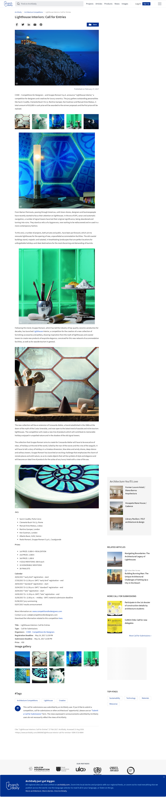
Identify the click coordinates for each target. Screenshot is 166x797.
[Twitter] (23, 25)
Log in (138, 3)
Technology (131, 698)
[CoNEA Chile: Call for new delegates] (114, 625)
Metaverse (113, 704)
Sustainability (114, 698)
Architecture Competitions (27, 700)
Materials (145, 698)
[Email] (35, 25)
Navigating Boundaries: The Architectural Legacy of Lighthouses (137, 556)
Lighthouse (38, 331)
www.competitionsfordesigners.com (47, 611)
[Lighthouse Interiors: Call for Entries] (22, 658)
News (117, 3)
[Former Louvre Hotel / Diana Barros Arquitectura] (116, 492)
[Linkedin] (29, 25)
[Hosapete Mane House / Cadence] (116, 508)
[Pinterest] (41, 25)
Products (108, 3)
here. (61, 618)
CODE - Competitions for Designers (40, 632)
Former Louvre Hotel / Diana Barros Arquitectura (135, 490)
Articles (99, 3)
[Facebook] (17, 25)
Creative (62, 700)
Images (125, 3)
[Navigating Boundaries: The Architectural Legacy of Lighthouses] (114, 559)
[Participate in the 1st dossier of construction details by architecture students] (114, 608)
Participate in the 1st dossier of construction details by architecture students (137, 605)
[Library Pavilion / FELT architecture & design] (116, 524)
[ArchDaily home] (8, 3)
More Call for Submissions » (140, 636)
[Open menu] (160, 4)
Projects (89, 3)
